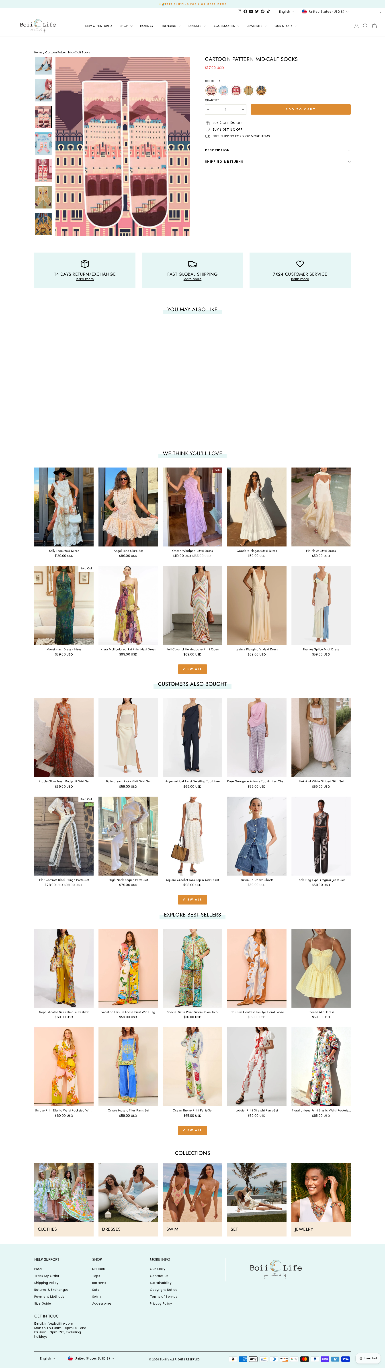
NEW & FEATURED (98, 26)
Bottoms (99, 1283)
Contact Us (159, 1276)
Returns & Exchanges (51, 1289)
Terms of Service (164, 1296)
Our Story (157, 1269)
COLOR (213, 81)
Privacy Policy (161, 1303)
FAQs (38, 1269)
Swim (96, 1296)
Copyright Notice (164, 1289)
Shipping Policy (46, 1283)
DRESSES (195, 26)
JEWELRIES (255, 26)
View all (192, 669)
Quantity (212, 100)
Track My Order (46, 1276)
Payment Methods (49, 1296)
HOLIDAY (147, 26)
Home (38, 52)
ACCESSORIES (224, 26)
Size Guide (42, 1303)
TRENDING (169, 26)
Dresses (98, 1269)
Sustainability (161, 1283)
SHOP (124, 26)
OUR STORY (284, 26)
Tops (96, 1276)
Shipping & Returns (224, 161)
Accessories (102, 1303)
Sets (95, 1289)
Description (217, 150)
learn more (85, 279)
